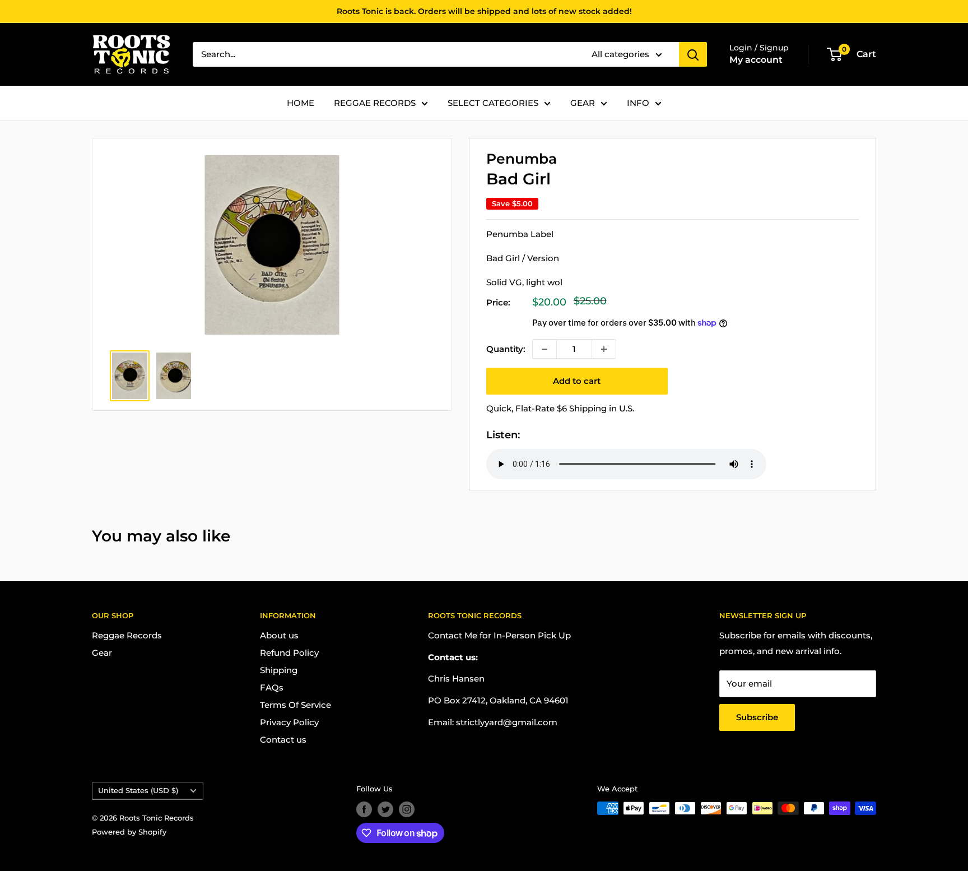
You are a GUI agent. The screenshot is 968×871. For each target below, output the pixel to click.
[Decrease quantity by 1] (544, 349)
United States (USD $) (138, 790)
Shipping (278, 670)
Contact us (283, 739)
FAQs (271, 687)
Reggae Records (127, 635)
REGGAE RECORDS (375, 103)
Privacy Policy (289, 722)
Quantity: (505, 349)
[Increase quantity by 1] (604, 349)
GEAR (582, 103)
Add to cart (577, 381)
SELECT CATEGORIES (493, 103)
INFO (638, 103)
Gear (102, 652)
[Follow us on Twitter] (385, 809)
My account (756, 59)
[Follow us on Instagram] (407, 809)
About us (279, 635)
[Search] (693, 54)
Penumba (521, 158)
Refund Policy (289, 652)
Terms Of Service (295, 704)
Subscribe (757, 717)
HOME (300, 103)
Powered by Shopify (129, 831)
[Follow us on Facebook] (364, 809)
